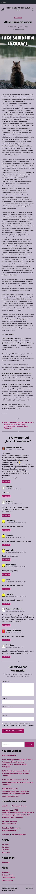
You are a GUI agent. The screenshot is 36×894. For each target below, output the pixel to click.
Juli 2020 (5, 844)
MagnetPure (6, 810)
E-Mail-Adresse (7, 707)
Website (4, 715)
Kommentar (6, 681)
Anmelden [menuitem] (3, 2)
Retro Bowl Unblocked (10, 828)
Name (4, 698)
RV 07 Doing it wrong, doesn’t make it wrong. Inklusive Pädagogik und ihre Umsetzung (16, 773)
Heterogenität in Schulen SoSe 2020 (18, 9)
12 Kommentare (19, 29)
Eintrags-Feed (7, 875)
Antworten (6, 481)
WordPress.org (7, 880)
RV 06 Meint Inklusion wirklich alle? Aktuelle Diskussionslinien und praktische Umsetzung (17, 782)
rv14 (5, 413)
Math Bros (5, 806)
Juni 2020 (5, 847)
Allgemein (18, 17)
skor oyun (5, 834)
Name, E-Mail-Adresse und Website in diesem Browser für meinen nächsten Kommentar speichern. (18, 724)
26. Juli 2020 (24, 27)
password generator (9, 821)
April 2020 (6, 852)
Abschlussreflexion (9, 755)
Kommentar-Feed (8, 877)
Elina (14, 27)
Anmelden (6, 872)
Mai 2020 (5, 850)
